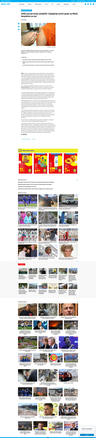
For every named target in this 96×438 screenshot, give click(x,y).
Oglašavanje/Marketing (81, 1)
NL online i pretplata (90, 1)
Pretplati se (87, 434)
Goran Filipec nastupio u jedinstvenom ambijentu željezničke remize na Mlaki (37, 59)
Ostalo (74, 4)
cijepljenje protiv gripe (26, 139)
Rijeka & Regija (38, 4)
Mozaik (58, 4)
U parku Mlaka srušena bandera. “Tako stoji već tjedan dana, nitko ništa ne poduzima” (38, 65)
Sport (46, 4)
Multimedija (66, 4)
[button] (76, 162)
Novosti (29, 4)
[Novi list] (5, 4)
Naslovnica (21, 4)
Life (52, 4)
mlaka (34, 139)
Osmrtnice (73, 1)
